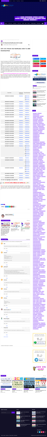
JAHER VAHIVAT (36, 195)
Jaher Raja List (41, 193)
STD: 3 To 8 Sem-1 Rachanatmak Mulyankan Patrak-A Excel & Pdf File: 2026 (41, 104)
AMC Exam (41, 119)
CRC (39, 153)
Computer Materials (36, 152)
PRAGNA (43, 262)
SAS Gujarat (38, 23)
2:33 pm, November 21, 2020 (24, 243)
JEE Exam (35, 196)
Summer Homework (36, 304)
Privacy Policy (11, 435)
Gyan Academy (36, 185)
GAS (41, 170)
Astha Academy (36, 123)
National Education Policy (37, 216)
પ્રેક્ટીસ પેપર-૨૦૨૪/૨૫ (33, 19)
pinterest (36, 63)
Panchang (40, 238)
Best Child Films (36, 127)
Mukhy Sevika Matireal (37, 215)
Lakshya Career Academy (37, 203)
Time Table (41, 311)
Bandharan (35, 126)
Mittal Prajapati (6, 318)
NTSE (34, 231)
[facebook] (40, 1)
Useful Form (35, 318)
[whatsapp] (41, 1)
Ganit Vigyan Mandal (36, 170)
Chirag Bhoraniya (36, 149)
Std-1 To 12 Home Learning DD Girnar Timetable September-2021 (41, 95)
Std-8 (41, 301)
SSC (43, 291)
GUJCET (35, 183)
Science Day (41, 282)
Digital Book (35, 159)
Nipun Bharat (35, 228)
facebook (36, 58)
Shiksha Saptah (41, 284)
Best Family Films (42, 127)
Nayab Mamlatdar (42, 222)
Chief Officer (40, 147)
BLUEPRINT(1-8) (36, 133)
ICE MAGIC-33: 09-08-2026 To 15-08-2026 (17, 391)
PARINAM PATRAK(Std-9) (37, 249)
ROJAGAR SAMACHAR (37, 274)
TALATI (43, 305)
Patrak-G (35, 255)
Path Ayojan (43, 251)
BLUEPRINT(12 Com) (36, 140)
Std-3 (38, 300)
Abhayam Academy (36, 114)
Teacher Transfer (36, 308)
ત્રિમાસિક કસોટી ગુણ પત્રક (30, 18)
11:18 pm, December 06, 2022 (24, 289)
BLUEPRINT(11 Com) (36, 136)
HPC (40, 189)
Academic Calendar (36, 116)
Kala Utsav (40, 198)
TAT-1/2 (38, 307)
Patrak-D (35, 254)
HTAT (43, 189)
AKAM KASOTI (40, 117)
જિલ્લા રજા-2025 (17, 18)
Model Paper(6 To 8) (36, 212)
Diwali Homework (36, 160)
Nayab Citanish (36, 222)
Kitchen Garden (36, 202)
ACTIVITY (42, 116)
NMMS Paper (43, 18)
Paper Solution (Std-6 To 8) (37, 245)
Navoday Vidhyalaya (36, 218)
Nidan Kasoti (40, 226)
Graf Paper (43, 176)
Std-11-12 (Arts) (36, 295)
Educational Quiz (36, 162)
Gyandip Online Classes (37, 186)
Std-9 (44, 301)
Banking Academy (41, 126)
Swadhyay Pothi (43, 304)
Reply (4, 248)
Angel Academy (41, 120)
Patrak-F (43, 254)
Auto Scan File (41, 123)
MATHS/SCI (41, 208)
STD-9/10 (14, 23)
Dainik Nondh (35, 156)
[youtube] (41, 432)
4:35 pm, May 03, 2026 (25, 327)
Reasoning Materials (42, 271)
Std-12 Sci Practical (36, 298)
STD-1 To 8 (10, 23)
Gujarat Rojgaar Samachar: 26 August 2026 (28, 391)
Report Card (35, 272)
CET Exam (35, 147)
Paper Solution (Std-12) (37, 242)
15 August (35, 113)
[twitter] (44, 1)
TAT (34, 307)
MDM (34, 209)
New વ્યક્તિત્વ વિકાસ (26, 19)
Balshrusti (39, 124)
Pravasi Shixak (36, 264)
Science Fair (35, 284)
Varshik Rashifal (36, 321)
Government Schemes (37, 175)
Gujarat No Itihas (36, 179)
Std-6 (34, 301)
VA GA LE (40, 318)
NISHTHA (39, 229)
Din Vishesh (40, 159)
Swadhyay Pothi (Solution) (37, 305)
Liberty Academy (43, 205)
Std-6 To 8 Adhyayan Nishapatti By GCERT (41, 100)
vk (43, 63)
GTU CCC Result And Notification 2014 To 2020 (15, 229)
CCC (3, 39)
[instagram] (45, 1)
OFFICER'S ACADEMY (36, 232)
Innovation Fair (36, 193)
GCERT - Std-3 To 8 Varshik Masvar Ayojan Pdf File (39, 87)
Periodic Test (39, 255)
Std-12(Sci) (42, 298)
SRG (40, 291)
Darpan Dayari (41, 156)
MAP (43, 206)
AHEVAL (35, 117)
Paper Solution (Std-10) (37, 241)
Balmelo (35, 124)
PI (44, 258)
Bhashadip (35, 130)
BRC (44, 143)
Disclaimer (15, 435)
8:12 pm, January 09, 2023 (25, 298)
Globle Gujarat (33, 23)
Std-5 (44, 300)
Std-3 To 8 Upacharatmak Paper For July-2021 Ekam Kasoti (41, 91)
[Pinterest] (11, 206)
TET (34, 310)
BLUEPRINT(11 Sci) (36, 137)
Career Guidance (36, 146)
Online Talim (35, 238)
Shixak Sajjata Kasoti (42, 285)
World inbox (39, 327)
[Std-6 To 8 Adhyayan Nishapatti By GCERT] (34, 100)
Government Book (40, 173)
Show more (28, 220)
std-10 (38, 294)
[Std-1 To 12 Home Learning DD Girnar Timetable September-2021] (34, 96)
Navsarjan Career (36, 219)
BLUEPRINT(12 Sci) (36, 142)
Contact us (7, 435)
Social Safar (35, 288)
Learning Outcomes (36, 205)
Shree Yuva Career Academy (37, 287)
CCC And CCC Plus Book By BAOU (25, 229)
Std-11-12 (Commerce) (37, 297)
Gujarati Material (36, 182)
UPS (34, 317)
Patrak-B (39, 252)
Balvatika (43, 124)
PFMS (41, 258)
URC (40, 317)
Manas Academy (39, 206)
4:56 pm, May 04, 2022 (25, 266)
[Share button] (15, 206)
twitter (43, 58)
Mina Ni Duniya (39, 209)
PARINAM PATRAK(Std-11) (37, 248)
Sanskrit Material (36, 277)
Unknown (5, 252)
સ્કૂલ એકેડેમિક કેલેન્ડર (38, 18)
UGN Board (40, 314)
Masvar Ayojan (36, 208)
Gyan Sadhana (41, 185)
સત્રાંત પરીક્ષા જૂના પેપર (23, 18)
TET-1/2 (38, 310)
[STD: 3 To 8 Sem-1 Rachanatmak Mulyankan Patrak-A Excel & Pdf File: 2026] (34, 104)
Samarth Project (36, 275)
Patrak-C (43, 252)
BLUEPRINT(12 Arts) (36, 139)
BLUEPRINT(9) (42, 142)
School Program (36, 282)
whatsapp (36, 61)
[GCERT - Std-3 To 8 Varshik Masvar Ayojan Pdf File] (39, 79)
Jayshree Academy (42, 195)
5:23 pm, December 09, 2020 (24, 252)
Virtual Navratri (36, 324)
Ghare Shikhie (36, 172)
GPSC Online (39, 176)
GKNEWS (35, 173)
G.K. (44, 169)
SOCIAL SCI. (40, 288)
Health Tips (43, 186)
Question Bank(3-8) (36, 268)
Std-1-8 (35, 294)
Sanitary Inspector (42, 275)
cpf (41, 152)
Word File (35, 327)
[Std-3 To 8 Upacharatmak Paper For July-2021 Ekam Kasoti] (34, 91)
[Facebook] (6, 206)
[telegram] (42, 1)
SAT (34, 278)
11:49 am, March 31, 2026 (25, 318)
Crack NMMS (35, 153)
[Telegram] (45, 432)
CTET (43, 153)
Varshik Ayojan (41, 320)
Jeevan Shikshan (40, 196)
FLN (34, 169)
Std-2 (34, 300)
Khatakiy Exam (43, 199)
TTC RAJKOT (35, 314)
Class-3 (28, 23)
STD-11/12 (19, 23)
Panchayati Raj (36, 239)
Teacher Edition (43, 307)
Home (3, 23)
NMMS (43, 229)
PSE (44, 265)
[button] (45, 23)
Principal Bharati (36, 265)
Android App (35, 120)
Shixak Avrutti (35, 285)
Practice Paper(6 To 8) (37, 262)
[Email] (13, 206)
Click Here (27, 97)
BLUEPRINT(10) (42, 133)
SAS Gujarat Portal (42, 277)
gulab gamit (6, 266)
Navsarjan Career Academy (37, 221)
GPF (42, 175)
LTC (34, 206)
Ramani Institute (36, 271)
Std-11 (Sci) (42, 294)
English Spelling (36, 166)
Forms (41, 169)
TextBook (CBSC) (43, 310)
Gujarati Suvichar (42, 182)
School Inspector (36, 281)
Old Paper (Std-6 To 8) (37, 235)
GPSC (23, 23)
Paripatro (43, 249)
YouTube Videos (36, 328)
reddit (44, 61)
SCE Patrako (38, 278)
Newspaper (40, 225)
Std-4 (41, 300)
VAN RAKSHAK (36, 320)
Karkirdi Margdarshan (37, 199)
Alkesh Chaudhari (9, 214)
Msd (4, 243)
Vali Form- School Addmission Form (5, 391)
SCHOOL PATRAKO (42, 281)
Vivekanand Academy (42, 324)
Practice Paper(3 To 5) (37, 261)
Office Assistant (39, 231)
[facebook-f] (38, 432)
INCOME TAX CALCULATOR (37, 192)
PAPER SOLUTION (42, 239)
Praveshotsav (41, 264)
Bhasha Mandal (42, 129)
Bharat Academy (36, 129)
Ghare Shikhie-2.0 (41, 172)
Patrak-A (35, 252)
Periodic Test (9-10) (36, 258)
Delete (6, 248)
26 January (39, 113)
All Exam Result (36, 119)
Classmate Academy (36, 150)
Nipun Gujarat (41, 228)
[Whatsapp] (10, 206)
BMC (34, 143)
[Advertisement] (30, 9)
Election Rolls (35, 163)
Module (42, 212)
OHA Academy (43, 232)
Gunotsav (39, 183)
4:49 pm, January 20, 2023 (25, 309)
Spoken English (36, 291)
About (4, 435)
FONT (37, 169)
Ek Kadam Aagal (42, 162)
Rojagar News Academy (42, 272)
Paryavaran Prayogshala (37, 251)
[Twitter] (8, 206)
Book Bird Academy (39, 143)
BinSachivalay (40, 130)
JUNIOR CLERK (36, 198)
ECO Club (41, 160)
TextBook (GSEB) (36, 311)
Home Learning (36, 189)
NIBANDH (35, 226)
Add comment (6, 336)
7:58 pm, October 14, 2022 (25, 280)
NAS (42, 215)
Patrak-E (39, 254)
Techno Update (42, 308)
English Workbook (42, 166)
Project (41, 265)
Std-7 (38, 301)
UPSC (26, 23)
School (6, 23)
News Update (35, 225)
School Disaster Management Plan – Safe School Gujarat (40, 391)
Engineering (40, 163)
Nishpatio (35, 229)
